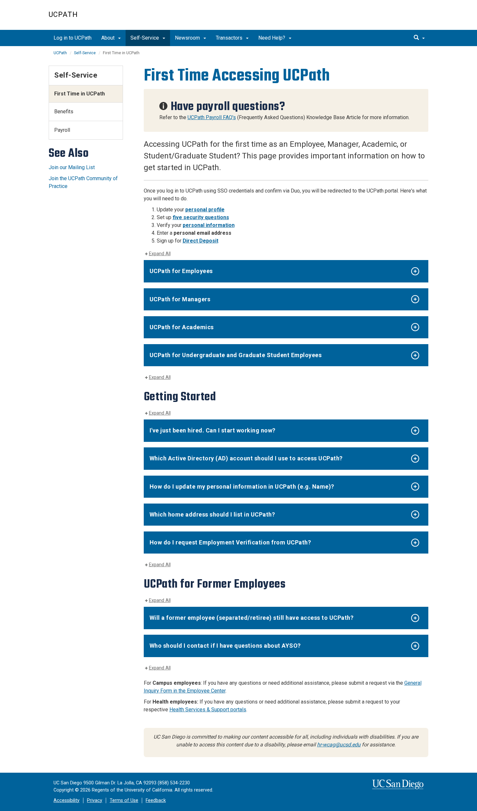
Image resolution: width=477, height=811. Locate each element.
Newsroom (188, 38)
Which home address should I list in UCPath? (212, 514)
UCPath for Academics (182, 327)
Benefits (63, 111)
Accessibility (67, 800)
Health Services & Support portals (207, 709)
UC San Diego (391, 18)
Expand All (160, 253)
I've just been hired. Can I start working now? (212, 430)
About (108, 38)
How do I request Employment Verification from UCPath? (230, 542)
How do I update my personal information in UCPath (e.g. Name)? (242, 486)
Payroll (62, 130)
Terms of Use (124, 800)
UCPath (63, 14)
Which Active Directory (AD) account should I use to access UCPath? (246, 458)
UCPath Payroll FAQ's (212, 117)
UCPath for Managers (180, 299)
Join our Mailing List (72, 167)
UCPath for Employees (181, 271)
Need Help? (272, 38)
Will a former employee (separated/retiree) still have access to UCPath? (252, 617)
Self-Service (145, 38)
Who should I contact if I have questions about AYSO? (225, 645)
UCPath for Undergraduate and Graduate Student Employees (236, 355)
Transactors (230, 38)
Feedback (156, 800)
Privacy (94, 800)
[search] (419, 38)
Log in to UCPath (73, 38)
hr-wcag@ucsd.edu (339, 745)
